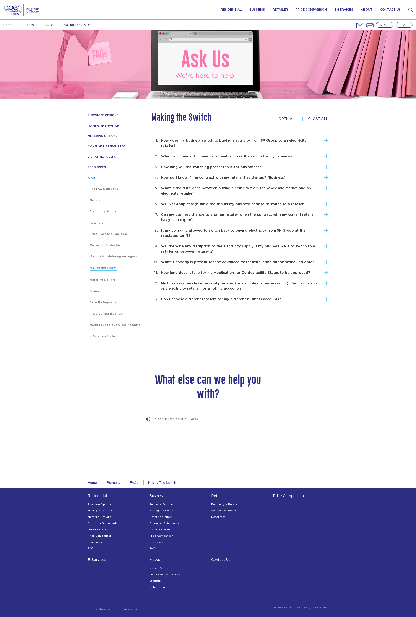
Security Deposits (103, 302)
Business (257, 9)
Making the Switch (77, 24)
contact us (390, 9)
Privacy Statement (100, 609)
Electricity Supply (103, 211)
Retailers (96, 222)
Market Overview (161, 568)
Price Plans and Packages (109, 234)
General (95, 200)
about (366, 9)
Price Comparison (100, 535)
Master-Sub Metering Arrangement (115, 256)
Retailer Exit (158, 587)
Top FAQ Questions (104, 189)
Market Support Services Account (115, 325)
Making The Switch (103, 125)
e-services (344, 9)
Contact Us (220, 560)
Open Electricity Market (165, 574)
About (155, 560)
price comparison (311, 9)
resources (97, 167)
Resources (95, 542)
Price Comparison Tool (107, 313)
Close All (318, 119)
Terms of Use (129, 609)
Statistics (156, 580)
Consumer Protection (106, 245)
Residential (231, 9)
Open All (287, 119)
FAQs (49, 24)
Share (384, 24)
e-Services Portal (103, 336)
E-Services (97, 560)
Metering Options (102, 136)
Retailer (280, 9)
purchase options (103, 115)
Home (7, 24)
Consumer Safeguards (106, 146)
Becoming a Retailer (225, 504)
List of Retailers (102, 157)
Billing (94, 291)
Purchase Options (99, 504)
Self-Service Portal (223, 510)
